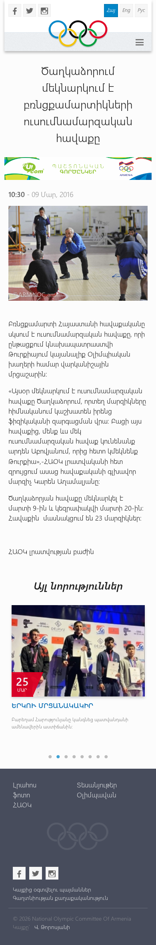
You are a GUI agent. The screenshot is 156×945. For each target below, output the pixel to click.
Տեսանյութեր (97, 784)
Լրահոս (24, 784)
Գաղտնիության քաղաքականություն (60, 898)
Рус (141, 9)
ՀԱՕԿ (22, 804)
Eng (126, 9)
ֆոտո (21, 794)
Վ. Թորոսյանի (51, 927)
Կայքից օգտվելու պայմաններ (52, 889)
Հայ (111, 9)
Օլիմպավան (96, 794)
